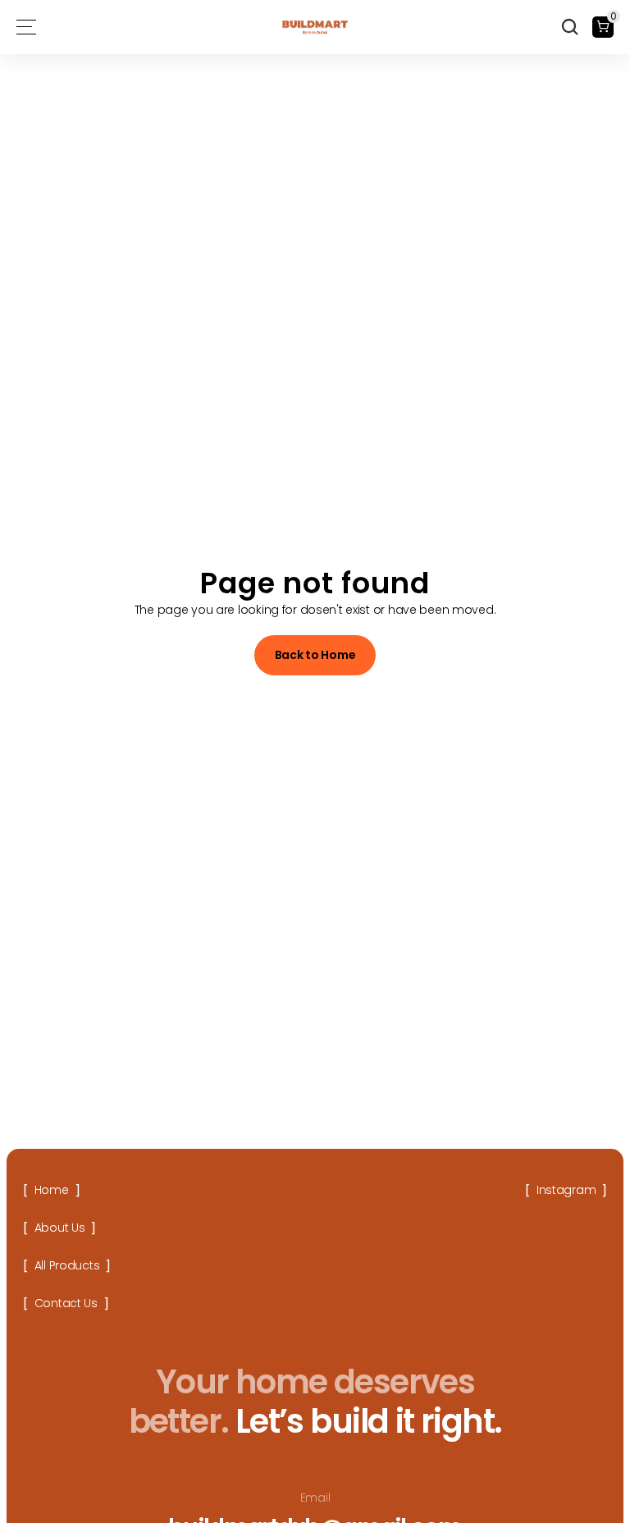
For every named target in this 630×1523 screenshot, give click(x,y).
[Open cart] (603, 27)
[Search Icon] (570, 27)
